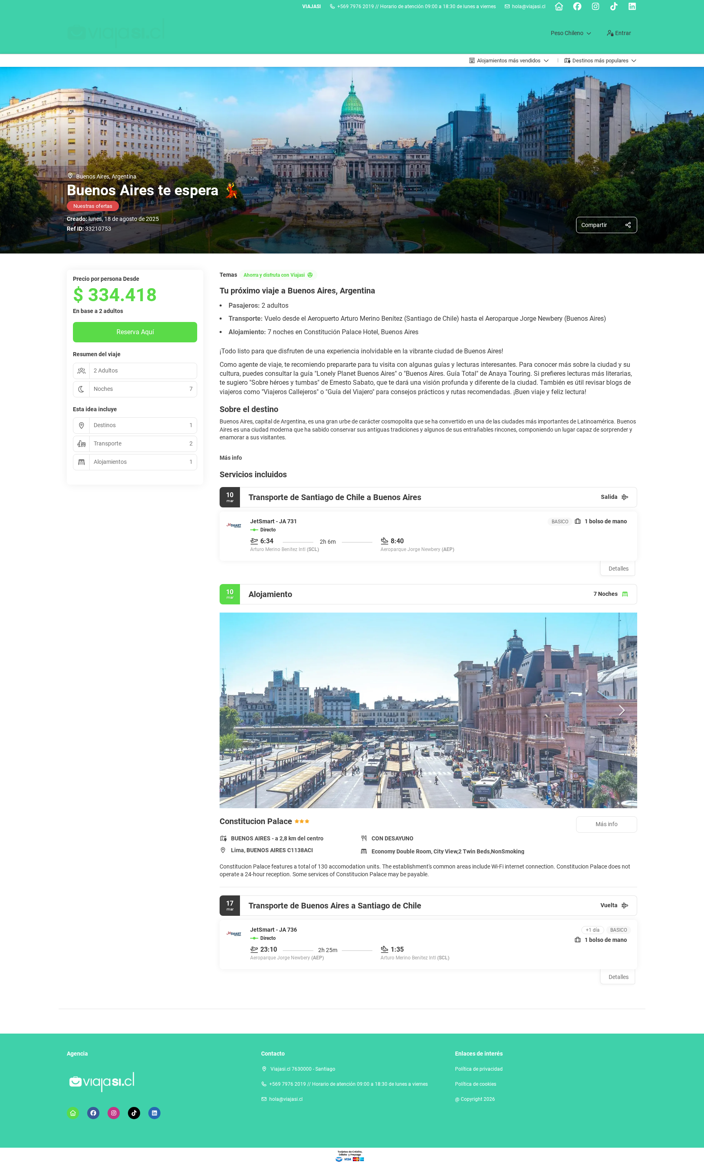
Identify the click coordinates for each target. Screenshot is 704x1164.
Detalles (619, 568)
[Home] (559, 6)
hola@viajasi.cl (529, 6)
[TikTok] (614, 6)
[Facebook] (577, 6)
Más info (231, 457)
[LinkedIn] (632, 6)
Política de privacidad (479, 1069)
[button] (236, 710)
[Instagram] (595, 6)
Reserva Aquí (135, 332)
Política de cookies (475, 1084)
